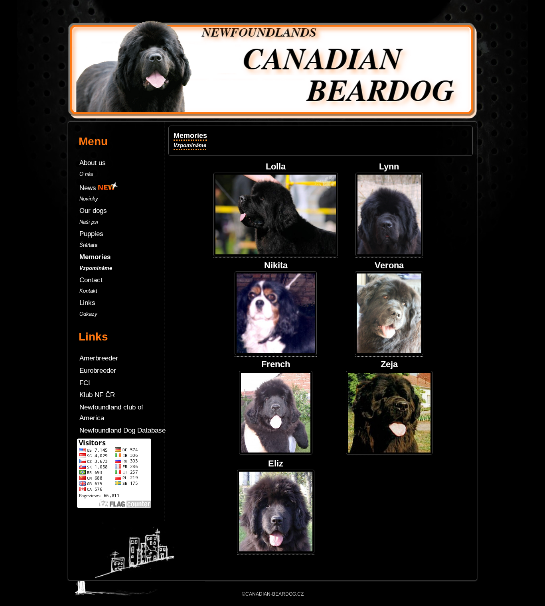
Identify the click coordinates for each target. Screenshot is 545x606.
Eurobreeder (97, 370)
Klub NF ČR (97, 395)
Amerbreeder (98, 358)
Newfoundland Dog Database (122, 430)
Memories (190, 140)
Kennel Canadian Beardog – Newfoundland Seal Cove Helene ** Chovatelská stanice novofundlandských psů (272, 12)
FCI (84, 383)
